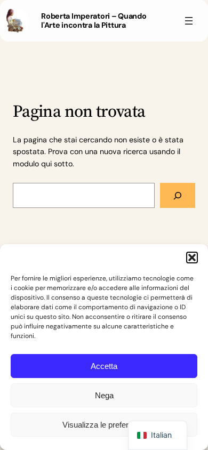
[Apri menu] (188, 20)
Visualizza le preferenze (104, 424)
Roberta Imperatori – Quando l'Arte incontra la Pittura (93, 20)
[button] (192, 257)
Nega (104, 395)
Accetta (104, 366)
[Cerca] (177, 195)
